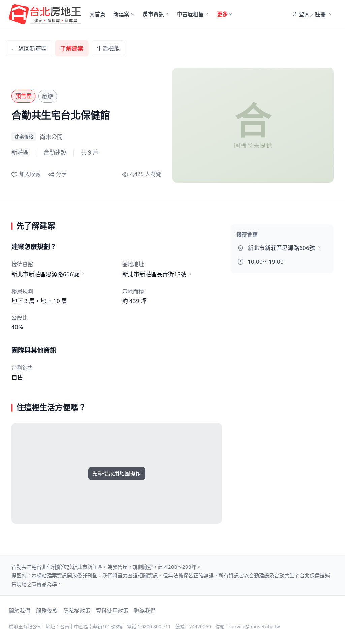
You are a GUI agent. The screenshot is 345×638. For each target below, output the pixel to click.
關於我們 (19, 610)
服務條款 (47, 610)
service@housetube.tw (254, 626)
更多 (222, 14)
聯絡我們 (145, 610)
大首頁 (97, 14)
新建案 (121, 14)
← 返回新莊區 (29, 48)
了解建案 (71, 48)
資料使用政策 (112, 610)
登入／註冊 (312, 14)
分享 (61, 174)
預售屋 (23, 96)
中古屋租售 (190, 14)
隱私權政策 (76, 610)
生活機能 (108, 48)
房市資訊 (153, 14)
